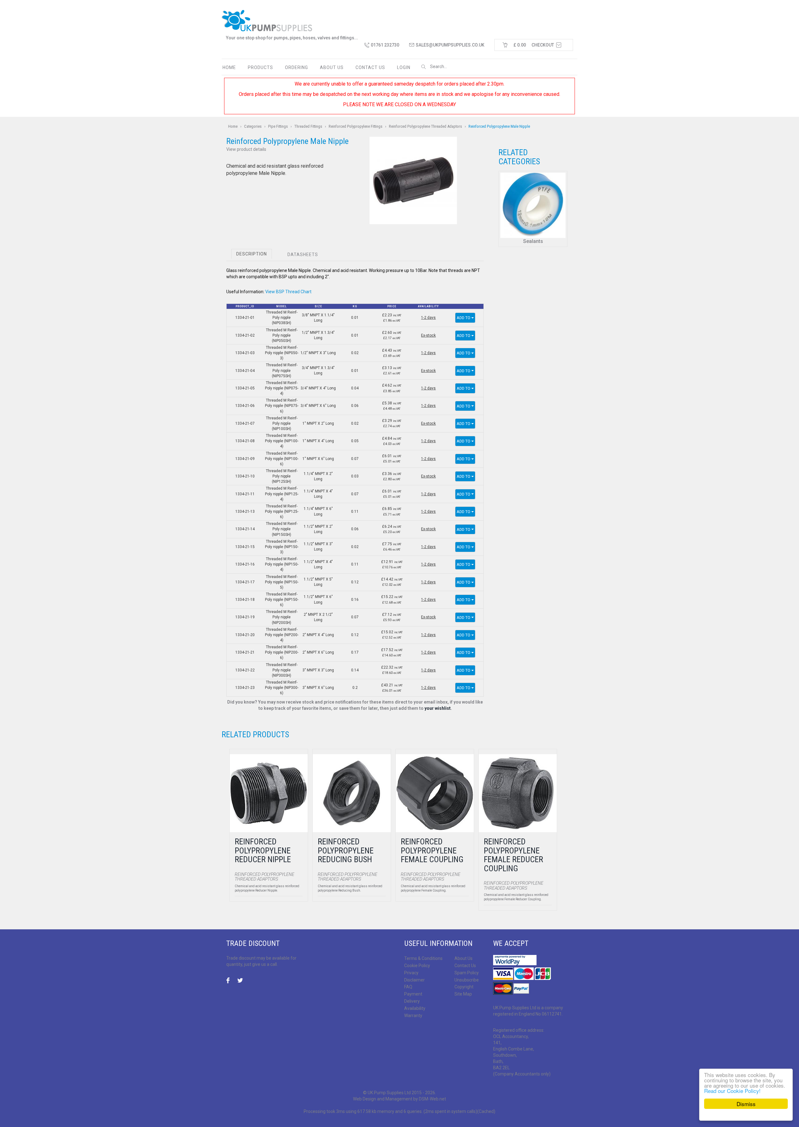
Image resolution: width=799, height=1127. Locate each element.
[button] (413, 180)
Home (229, 67)
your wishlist (437, 708)
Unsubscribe (466, 979)
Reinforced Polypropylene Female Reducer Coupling (513, 855)
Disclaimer (414, 979)
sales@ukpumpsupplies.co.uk (450, 44)
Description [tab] (251, 253)
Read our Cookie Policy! (732, 1091)
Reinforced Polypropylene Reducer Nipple (263, 850)
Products (260, 67)
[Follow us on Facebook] (229, 980)
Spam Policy (466, 972)
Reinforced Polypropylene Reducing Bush (346, 850)
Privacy (411, 972)
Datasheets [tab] (302, 254)
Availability (414, 1008)
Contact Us (465, 965)
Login (403, 67)
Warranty (413, 1015)
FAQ (408, 986)
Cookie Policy (417, 965)
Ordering (296, 67)
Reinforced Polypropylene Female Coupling (432, 850)
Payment (413, 993)
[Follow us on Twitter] (240, 980)
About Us (332, 67)
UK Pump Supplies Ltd (389, 1092)
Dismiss (746, 1104)
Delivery (412, 1001)
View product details (246, 149)
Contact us (370, 67)
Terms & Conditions (423, 958)
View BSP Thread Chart (288, 291)
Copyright (463, 986)
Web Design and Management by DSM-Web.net (399, 1098)
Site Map (463, 993)
